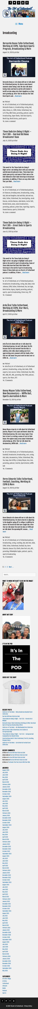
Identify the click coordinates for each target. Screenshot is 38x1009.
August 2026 (5, 770)
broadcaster (6, 284)
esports (5, 372)
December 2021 (6, 904)
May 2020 (5, 949)
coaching (19, 543)
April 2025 (5, 808)
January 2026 (6, 787)
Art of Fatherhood (10, 105)
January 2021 (6, 930)
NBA (7, 375)
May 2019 (5, 970)
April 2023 (5, 865)
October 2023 (6, 851)
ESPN (14, 110)
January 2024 (6, 844)
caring (26, 107)
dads (4, 110)
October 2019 (6, 966)
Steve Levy (24, 292)
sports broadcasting (14, 292)
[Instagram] (18, 2)
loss (28, 460)
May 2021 (5, 920)
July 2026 (5, 772)
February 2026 (6, 784)
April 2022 (5, 894)
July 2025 (5, 801)
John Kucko (21, 201)
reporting (26, 207)
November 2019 (6, 963)
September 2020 (6, 939)
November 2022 (6, 877)
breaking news (15, 193)
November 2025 (6, 791)
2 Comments (9, 380)
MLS (4, 375)
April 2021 (5, 923)
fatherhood (25, 110)
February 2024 (6, 842)
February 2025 (6, 813)
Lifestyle (4, 986)
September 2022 (6, 882)
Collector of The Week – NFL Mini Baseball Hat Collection (17, 727)
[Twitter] (14, 2)
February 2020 (6, 956)
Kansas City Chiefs (14, 548)
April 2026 (5, 779)
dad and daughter (11, 196)
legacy (13, 289)
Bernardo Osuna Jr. (9, 107)
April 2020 (5, 951)
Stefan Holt (21, 210)
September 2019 (6, 968)
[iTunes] (27, 2)
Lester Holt (29, 201)
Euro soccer (12, 372)
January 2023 (6, 873)
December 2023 (6, 846)
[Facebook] (10, 2)
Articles (4, 981)
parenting (20, 113)
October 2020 (6, 937)
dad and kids (21, 196)
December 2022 (6, 875)
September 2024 (6, 825)
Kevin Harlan (6, 289)
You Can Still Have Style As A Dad (11, 716)
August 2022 (5, 885)
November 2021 (6, 906)
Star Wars (11, 378)
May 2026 (5, 777)
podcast (25, 113)
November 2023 (6, 849)
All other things (6, 978)
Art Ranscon (6, 193)
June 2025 (5, 803)
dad (30, 107)
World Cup (6, 119)
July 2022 (5, 887)
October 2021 (6, 908)
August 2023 (5, 856)
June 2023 (5, 861)
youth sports (23, 119)
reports (32, 207)
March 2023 (5, 868)
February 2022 (6, 899)
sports (15, 210)
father (19, 110)
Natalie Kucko (7, 204)
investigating (26, 198)
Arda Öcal (8, 366)
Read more (18, 96)
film (32, 457)
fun (30, 110)
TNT (30, 292)
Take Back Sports (25, 116)
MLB (33, 372)
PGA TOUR (25, 375)
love (31, 460)
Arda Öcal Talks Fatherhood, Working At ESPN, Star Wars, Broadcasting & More (16, 308)
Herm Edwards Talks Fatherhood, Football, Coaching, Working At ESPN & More (18, 481)
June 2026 (5, 775)
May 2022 (5, 892)
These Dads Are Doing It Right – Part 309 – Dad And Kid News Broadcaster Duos (17, 134)
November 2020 (6, 935)
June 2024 (5, 832)
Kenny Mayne (22, 460)
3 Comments (9, 557)
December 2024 (6, 818)
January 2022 (6, 901)
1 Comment (8, 295)
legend (18, 289)
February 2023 (6, 870)
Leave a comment (10, 121)
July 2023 (5, 858)
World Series (14, 119)
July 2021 (5, 916)
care (27, 455)
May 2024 (5, 834)
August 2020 (5, 942)
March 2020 (5, 954)
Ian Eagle (30, 287)
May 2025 (5, 806)
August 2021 (5, 913)
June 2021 (5, 918)
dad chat (28, 543)
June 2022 (5, 889)
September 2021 (6, 911)
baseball (5, 455)
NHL (13, 375)
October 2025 (6, 794)
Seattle (17, 463)
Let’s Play (6, 113)
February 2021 (6, 927)
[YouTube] (23, 2)
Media (4, 988)
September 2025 (6, 796)
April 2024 (5, 837)
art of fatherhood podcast (25, 105)
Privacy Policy (28, 1006)
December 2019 (6, 961)
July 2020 (5, 944)
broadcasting (19, 107)
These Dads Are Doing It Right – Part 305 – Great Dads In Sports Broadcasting (17, 225)
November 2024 (6, 820)
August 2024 (5, 827)
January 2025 (6, 815)
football (21, 546)
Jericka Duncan (13, 201)
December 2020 (6, 932)
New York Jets (25, 548)
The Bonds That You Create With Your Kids (19, 762)
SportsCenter (25, 463)
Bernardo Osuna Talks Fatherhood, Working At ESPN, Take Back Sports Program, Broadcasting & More (18, 46)
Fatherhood (8, 187)
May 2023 (5, 863)
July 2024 (5, 830)
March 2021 (5, 925)
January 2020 (6, 959)
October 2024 (6, 822)
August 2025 (5, 799)
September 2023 (6, 853)
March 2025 (5, 810)
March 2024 (5, 839)
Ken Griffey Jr (13, 460)
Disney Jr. (9, 110)
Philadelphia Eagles (15, 551)
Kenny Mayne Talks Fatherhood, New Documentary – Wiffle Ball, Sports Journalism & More (17, 393)
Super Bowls (16, 116)
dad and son (29, 196)
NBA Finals (13, 113)
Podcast (7, 102)
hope (7, 460)
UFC (16, 378)
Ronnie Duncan (7, 210)
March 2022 (5, 896)
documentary (13, 457)
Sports (4, 993)
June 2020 (5, 947)
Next (11, 567)
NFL (10, 375)
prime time (18, 207)
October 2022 (6, 880)
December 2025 (6, 789)
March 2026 (5, 782)
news (13, 204)
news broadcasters (22, 204)
